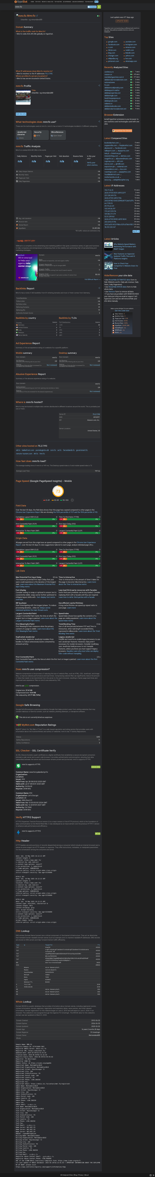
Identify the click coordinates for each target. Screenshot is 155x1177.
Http (22, 840)
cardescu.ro (109, 72)
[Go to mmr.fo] (37, 16)
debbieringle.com (110, 96)
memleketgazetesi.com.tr (114, 77)
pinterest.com (113, 61)
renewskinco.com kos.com (115, 169)
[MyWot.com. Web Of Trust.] (18, 725)
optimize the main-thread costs (36, 610)
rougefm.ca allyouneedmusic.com (118, 159)
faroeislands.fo (69, 450)
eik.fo (18, 450)
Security (37, 132)
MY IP (96, 1)
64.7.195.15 (108, 203)
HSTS (38, 136)
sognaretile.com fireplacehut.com (118, 145)
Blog (75, 1175)
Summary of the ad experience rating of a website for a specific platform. (42, 348)
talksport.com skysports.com (116, 151)
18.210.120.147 (110, 227)
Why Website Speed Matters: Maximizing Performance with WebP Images (125, 246)
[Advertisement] (58, 53)
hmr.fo (42, 454)
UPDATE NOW (122, 21)
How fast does (31, 461)
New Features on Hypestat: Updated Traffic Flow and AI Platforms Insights (124, 256)
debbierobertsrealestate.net (115, 109)
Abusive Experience (31, 374)
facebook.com (113, 45)
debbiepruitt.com (110, 101)
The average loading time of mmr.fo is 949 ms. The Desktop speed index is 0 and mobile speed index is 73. (54, 466)
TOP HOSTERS (58, 1)
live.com (128, 59)
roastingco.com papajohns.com (117, 172)
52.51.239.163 (109, 217)
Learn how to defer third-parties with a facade (77, 597)
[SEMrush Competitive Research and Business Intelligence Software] (25, 241)
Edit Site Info (21, 114)
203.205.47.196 (110, 222)
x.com (110, 47)
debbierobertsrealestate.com (115, 80)
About (86, 1175)
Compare (93, 7)
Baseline (70, 651)
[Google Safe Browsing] (17, 717)
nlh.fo (36, 454)
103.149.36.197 (109, 209)
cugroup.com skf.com (113, 161)
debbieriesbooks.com (112, 106)
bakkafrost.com (28, 450)
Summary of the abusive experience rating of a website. (36, 379)
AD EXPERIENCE (67, 1)
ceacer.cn (108, 74)
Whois (23, 1001)
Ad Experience (28, 343)
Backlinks (25, 288)
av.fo (59, 450)
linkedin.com (130, 53)
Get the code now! (122, 311)
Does (33, 669)
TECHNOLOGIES (89, 1)
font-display (41, 597)
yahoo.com (129, 56)
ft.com (106, 85)
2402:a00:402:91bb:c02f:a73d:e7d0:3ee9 (120, 224)
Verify (28, 817)
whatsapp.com (131, 61)
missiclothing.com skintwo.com (117, 156)
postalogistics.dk (42, 450)
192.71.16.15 (108, 190)
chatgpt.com (113, 56)
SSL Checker (36, 750)
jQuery (21, 138)
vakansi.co (108, 104)
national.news (109, 82)
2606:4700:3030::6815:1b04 (115, 219)
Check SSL (96, 767)
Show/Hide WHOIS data (117, 287)
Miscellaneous (57, 132)
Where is (29, 402)
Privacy (80, 1175)
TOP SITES (37, 1)
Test (98, 833)
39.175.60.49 (109, 206)
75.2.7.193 (48, 74)
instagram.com (131, 45)
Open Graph (57, 136)
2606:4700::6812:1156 (112, 198)
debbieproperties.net (112, 93)
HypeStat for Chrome (123, 131)
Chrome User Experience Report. (28, 512)
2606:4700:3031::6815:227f (115, 193)
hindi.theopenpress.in (112, 98)
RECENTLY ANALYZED (47, 1)
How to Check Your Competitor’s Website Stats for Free (126, 265)
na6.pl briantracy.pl (112, 153)
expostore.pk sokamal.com (115, 167)
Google (28, 705)
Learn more (71, 608)
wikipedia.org (113, 59)
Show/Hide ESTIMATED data (119, 280)
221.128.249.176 (110, 195)
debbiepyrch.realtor (112, 90)
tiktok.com (112, 50)
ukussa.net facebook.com (115, 148)
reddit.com (129, 50)
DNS (22, 931)
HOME (32, 1)
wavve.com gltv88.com (114, 164)
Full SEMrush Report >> (92, 279)
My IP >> (136, 231)
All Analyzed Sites (66, 1175)
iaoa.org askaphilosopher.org (116, 180)
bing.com (111, 53)
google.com (112, 42)
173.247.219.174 (110, 211)
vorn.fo (53, 450)
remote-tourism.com (24, 454)
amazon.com (130, 47)
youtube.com (130, 42)
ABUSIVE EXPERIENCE (78, 1)
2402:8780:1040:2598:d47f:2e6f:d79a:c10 (120, 201)
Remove (112, 292)
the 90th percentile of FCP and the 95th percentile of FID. (75, 512)
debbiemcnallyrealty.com (113, 88)
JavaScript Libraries (21, 133)
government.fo (82, 450)
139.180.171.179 (110, 214)
